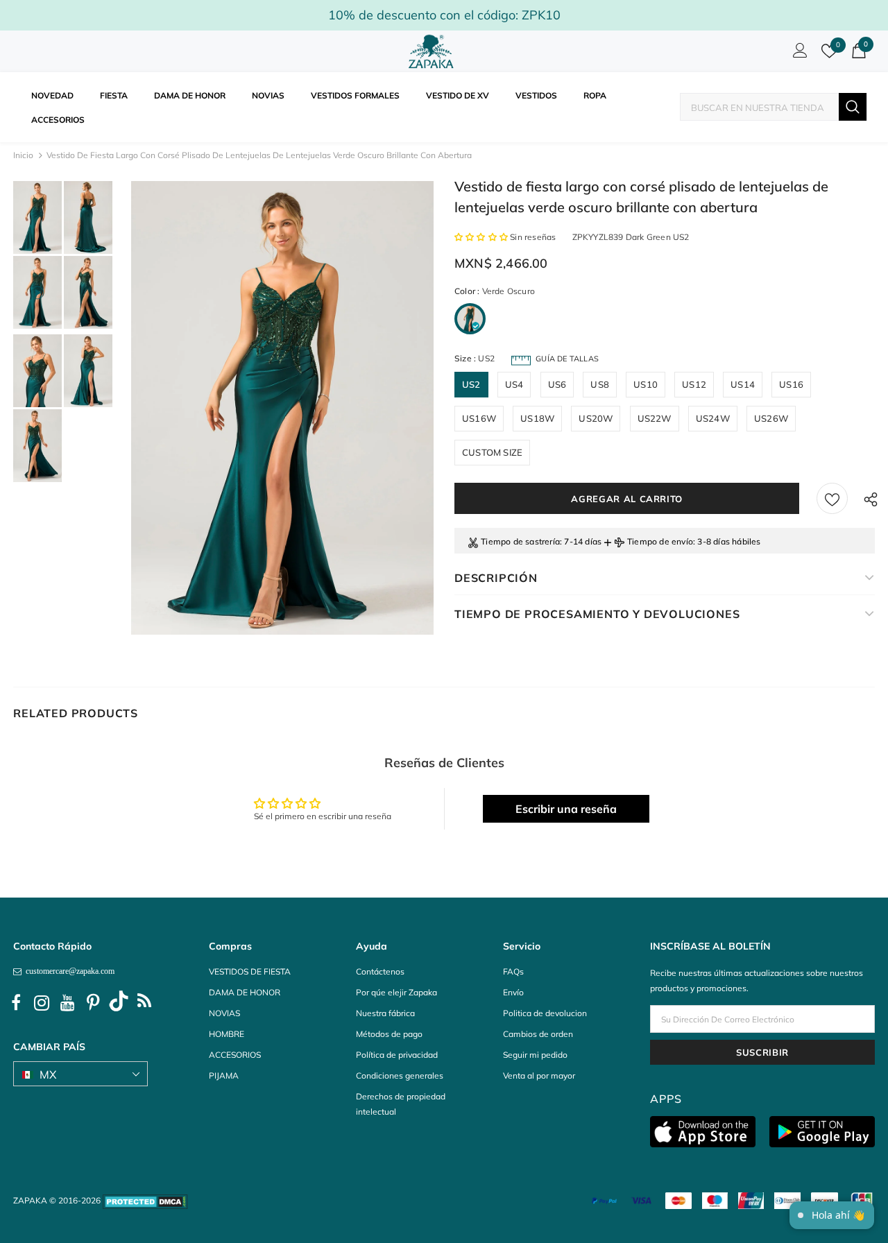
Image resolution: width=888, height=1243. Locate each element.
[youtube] (67, 1003)
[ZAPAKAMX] (433, 51)
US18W (537, 418)
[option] (282, 408)
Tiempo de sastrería (520, 541)
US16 (791, 384)
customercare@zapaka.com (68, 971)
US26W (771, 418)
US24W (713, 418)
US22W (655, 418)
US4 (514, 384)
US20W (596, 418)
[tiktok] (118, 1003)
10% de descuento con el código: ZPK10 (444, 15)
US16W (479, 418)
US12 (694, 384)
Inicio (23, 155)
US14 (743, 384)
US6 (557, 384)
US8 (599, 384)
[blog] (144, 1003)
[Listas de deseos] (832, 498)
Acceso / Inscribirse (798, 54)
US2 (471, 384)
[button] (482, 237)
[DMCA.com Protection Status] (145, 1200)
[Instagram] (41, 1003)
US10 (645, 384)
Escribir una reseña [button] (566, 809)
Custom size (492, 452)
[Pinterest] (92, 1003)
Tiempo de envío (660, 541)
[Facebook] (15, 1003)
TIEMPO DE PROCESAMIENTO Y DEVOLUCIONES (597, 614)
